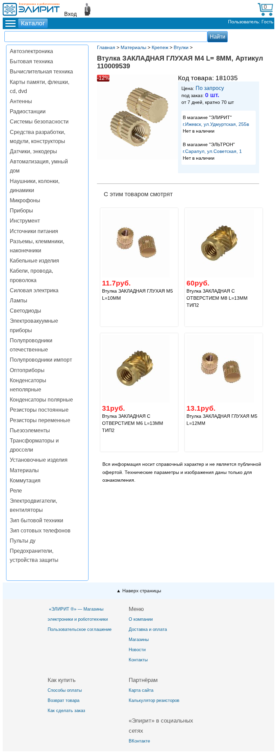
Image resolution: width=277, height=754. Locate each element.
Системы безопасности (39, 121)
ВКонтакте (139, 741)
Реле (16, 491)
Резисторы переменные (40, 420)
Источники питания (34, 231)
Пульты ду (22, 541)
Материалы (24, 470)
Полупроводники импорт (41, 360)
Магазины (139, 639)
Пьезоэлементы (30, 430)
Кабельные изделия (34, 261)
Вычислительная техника (41, 71)
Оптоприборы (27, 370)
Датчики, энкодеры (33, 151)
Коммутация (25, 480)
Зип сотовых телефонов (40, 530)
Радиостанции (28, 111)
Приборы (21, 210)
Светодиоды (25, 311)
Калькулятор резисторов (154, 700)
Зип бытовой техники (36, 520)
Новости (137, 649)
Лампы (18, 300)
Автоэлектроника (31, 51)
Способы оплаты (65, 690)
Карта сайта (141, 690)
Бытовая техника (31, 61)
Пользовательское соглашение (79, 629)
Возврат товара (63, 700)
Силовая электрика (34, 290)
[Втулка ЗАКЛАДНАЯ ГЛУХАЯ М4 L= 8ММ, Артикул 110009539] (137, 118)
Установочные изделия (39, 460)
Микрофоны (25, 200)
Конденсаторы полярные (41, 400)
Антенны (21, 101)
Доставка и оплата (148, 629)
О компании (141, 619)
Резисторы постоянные (39, 410)
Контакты (138, 659)
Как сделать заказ (66, 710)
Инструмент (25, 221)
